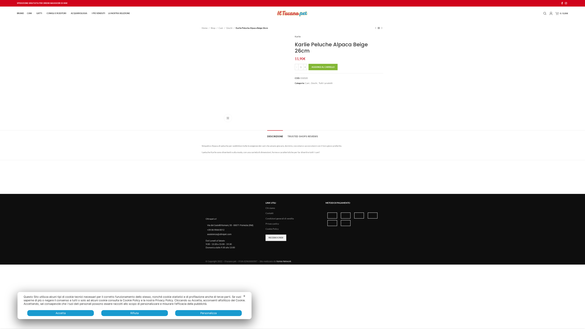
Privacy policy (272, 223)
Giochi (229, 28)
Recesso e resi (276, 237)
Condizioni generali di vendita (280, 218)
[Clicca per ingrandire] (228, 118)
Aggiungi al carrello (323, 67)
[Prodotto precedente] (375, 28)
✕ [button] (244, 296)
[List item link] (232, 230)
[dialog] (135, 305)
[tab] (275, 135)
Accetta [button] (61, 313)
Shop (213, 28)
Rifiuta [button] (134, 313)
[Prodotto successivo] (381, 28)
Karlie (298, 36)
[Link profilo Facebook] (562, 3)
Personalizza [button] (208, 313)
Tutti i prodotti (326, 83)
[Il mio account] (551, 13)
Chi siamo (270, 208)
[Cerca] (545, 13)
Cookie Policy (272, 229)
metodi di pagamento (338, 203)
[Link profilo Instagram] (566, 3)
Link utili (271, 203)
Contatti (269, 213)
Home (204, 28)
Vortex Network (283, 261)
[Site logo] (292, 13)
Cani (221, 28)
